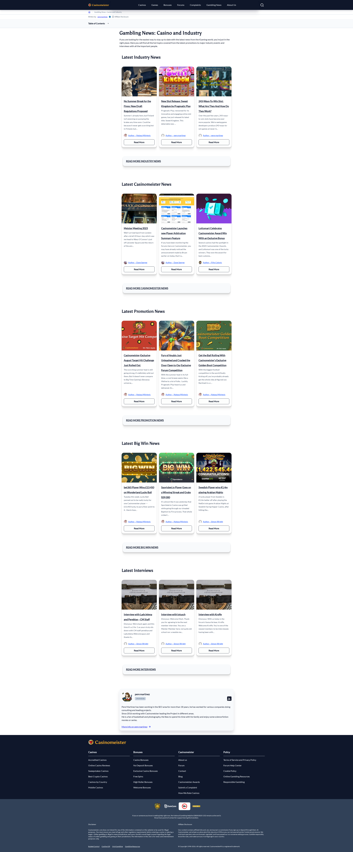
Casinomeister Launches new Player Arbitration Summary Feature (174, 233)
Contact (182, 771)
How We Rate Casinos (188, 793)
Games (154, 5)
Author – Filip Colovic (212, 262)
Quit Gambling (117, 846)
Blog (180, 776)
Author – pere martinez (176, 135)
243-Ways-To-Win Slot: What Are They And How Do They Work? (214, 106)
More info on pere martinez (134, 726)
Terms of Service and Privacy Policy (239, 760)
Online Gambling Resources (236, 776)
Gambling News (213, 5)
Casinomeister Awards (189, 782)
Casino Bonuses (141, 760)
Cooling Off (106, 846)
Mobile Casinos (95, 787)
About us (182, 760)
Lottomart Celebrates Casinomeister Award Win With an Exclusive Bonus (213, 233)
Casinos (142, 5)
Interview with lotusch (173, 614)
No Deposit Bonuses (143, 765)
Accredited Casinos (97, 760)
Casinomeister (186, 752)
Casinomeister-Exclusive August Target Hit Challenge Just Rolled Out (139, 360)
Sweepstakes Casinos (98, 771)
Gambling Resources (132, 846)
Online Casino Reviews (99, 765)
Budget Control (93, 846)
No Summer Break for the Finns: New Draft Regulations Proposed (137, 106)
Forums (180, 5)
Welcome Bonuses (142, 787)
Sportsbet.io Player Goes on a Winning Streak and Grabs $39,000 (176, 492)
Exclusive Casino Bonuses (145, 771)
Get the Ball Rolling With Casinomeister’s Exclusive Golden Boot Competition (212, 360)
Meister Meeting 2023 (136, 228)
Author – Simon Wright (213, 521)
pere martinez (102, 17)
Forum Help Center (232, 765)
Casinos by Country (97, 782)
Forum (181, 765)
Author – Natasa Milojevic (139, 135)
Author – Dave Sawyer (137, 262)
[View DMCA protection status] (196, 806)
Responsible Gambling (234, 782)
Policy (226, 752)
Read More (144, 142)
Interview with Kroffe (210, 614)
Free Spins (138, 776)
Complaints (195, 5)
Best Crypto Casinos (98, 776)
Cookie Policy (229, 771)
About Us (231, 5)
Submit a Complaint (187, 787)
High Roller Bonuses (143, 782)
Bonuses (168, 5)
